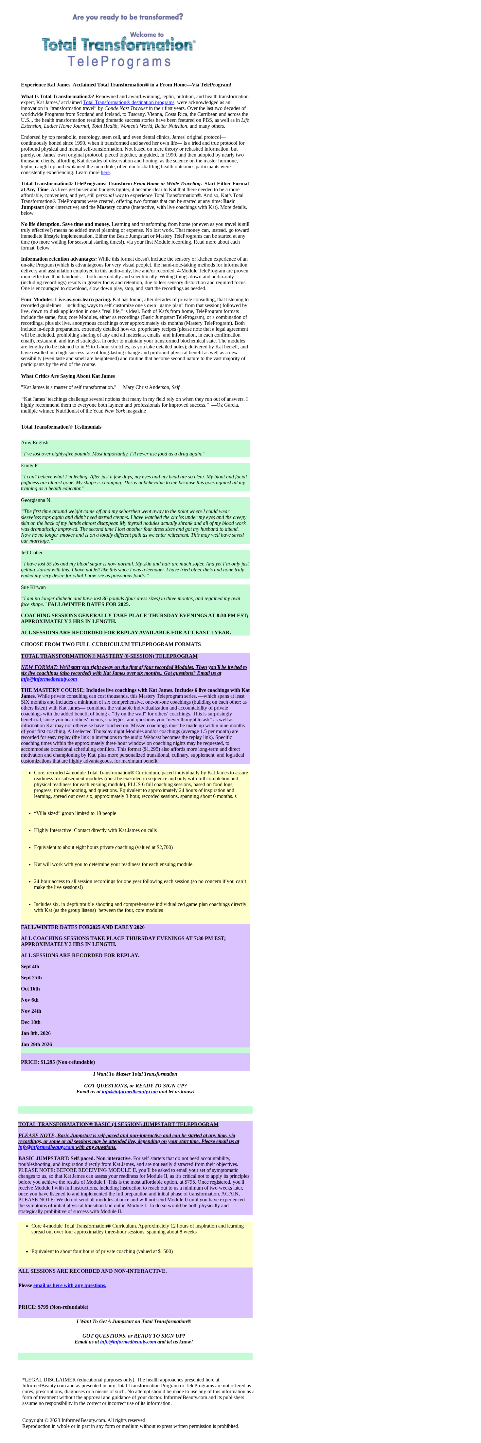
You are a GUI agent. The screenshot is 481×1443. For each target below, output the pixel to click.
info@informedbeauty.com (49, 679)
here (105, 172)
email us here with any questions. (69, 1285)
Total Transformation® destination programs (128, 102)
